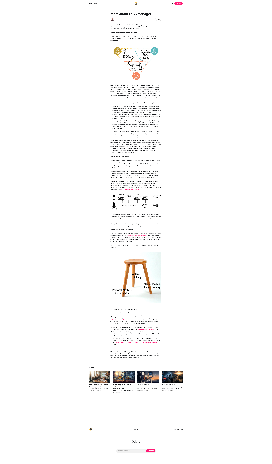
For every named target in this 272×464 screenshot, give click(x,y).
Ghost (181, 429)
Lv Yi (116, 18)
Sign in (171, 3)
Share (158, 19)
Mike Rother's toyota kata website (130, 189)
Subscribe (178, 3)
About (95, 3)
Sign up (136, 429)
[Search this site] (166, 3)
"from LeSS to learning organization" (138, 235)
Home (90, 3)
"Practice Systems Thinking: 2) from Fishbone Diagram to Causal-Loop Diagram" (136, 342)
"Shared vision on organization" (145, 329)
